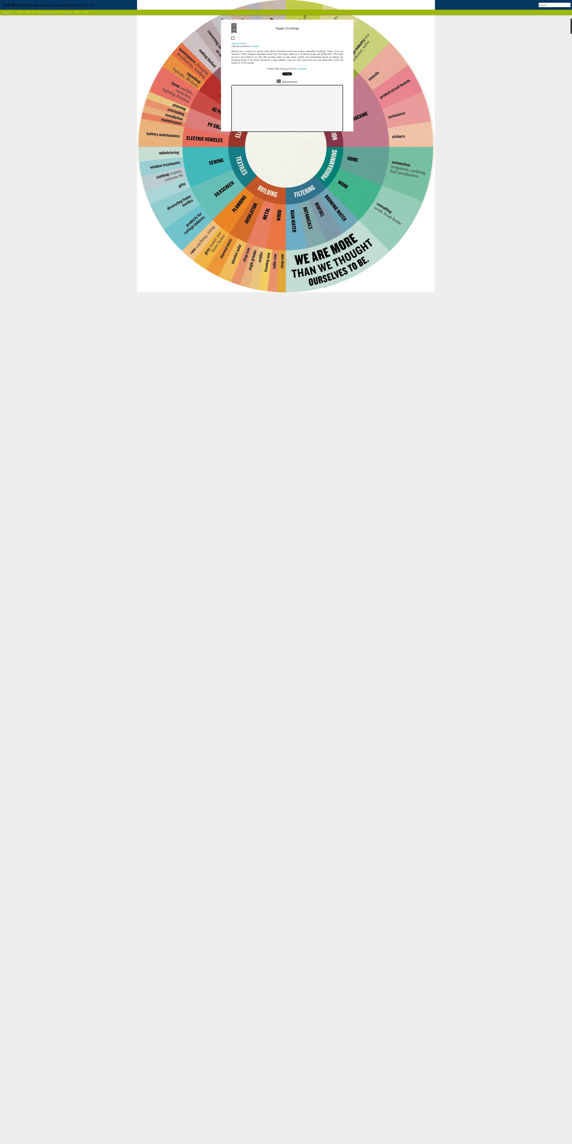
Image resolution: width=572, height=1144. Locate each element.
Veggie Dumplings (287, 28)
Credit (85, 12)
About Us (29, 12)
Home (20, 12)
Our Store (67, 12)
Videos (77, 12)
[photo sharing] (232, 40)
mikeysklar (255, 46)
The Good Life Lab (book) (48, 12)
